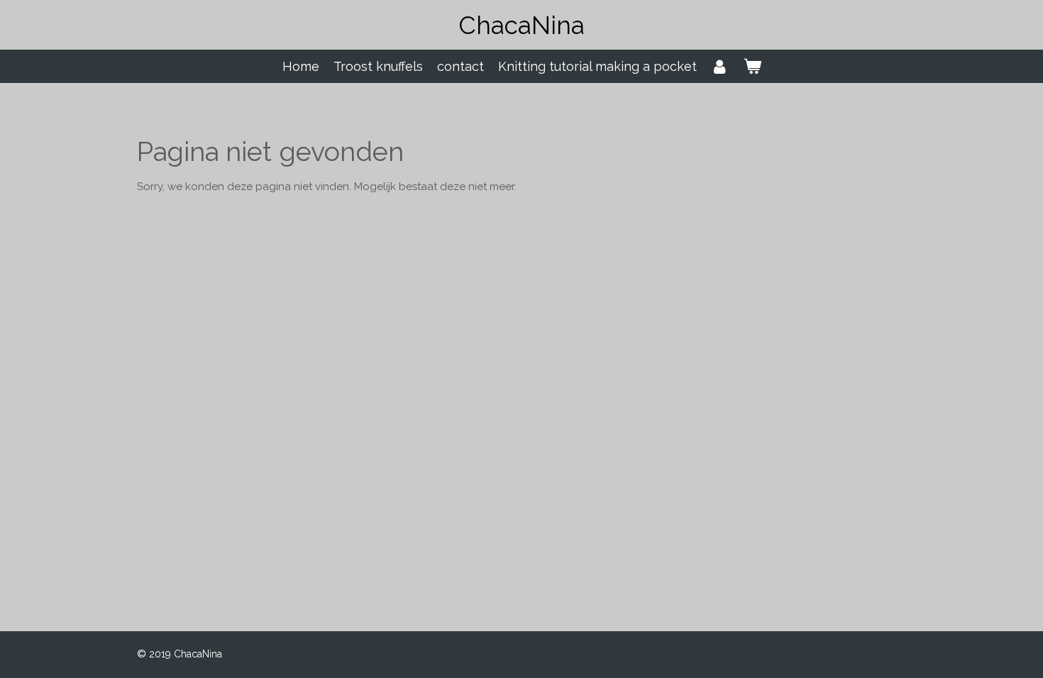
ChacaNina (522, 25)
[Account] (720, 66)
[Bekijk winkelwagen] (752, 66)
